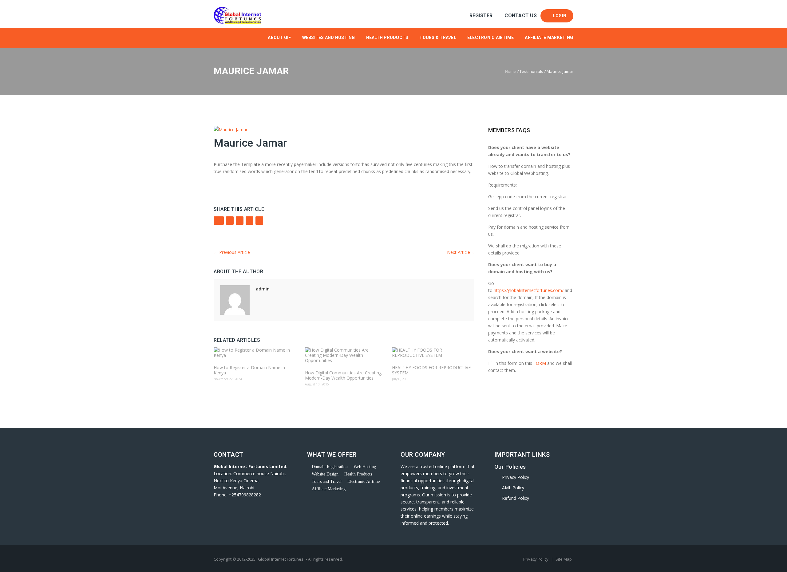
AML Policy (513, 488)
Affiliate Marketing (549, 37)
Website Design (325, 474)
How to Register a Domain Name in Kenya (249, 370)
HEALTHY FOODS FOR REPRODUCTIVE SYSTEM (431, 370)
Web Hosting (365, 466)
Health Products (387, 37)
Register (481, 15)
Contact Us (520, 15)
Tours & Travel (437, 37)
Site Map (564, 559)
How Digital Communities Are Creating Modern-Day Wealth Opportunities (343, 375)
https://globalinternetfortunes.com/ (529, 290)
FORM (540, 363)
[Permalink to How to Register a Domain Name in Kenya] (255, 352)
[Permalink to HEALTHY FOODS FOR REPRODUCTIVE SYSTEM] (433, 352)
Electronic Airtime (490, 37)
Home (510, 71)
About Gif (279, 37)
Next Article (460, 252)
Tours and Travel (327, 481)
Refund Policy (515, 498)
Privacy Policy (515, 477)
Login (558, 15)
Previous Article (232, 252)
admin (263, 289)
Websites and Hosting (328, 37)
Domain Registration (330, 466)
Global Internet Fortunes (280, 559)
